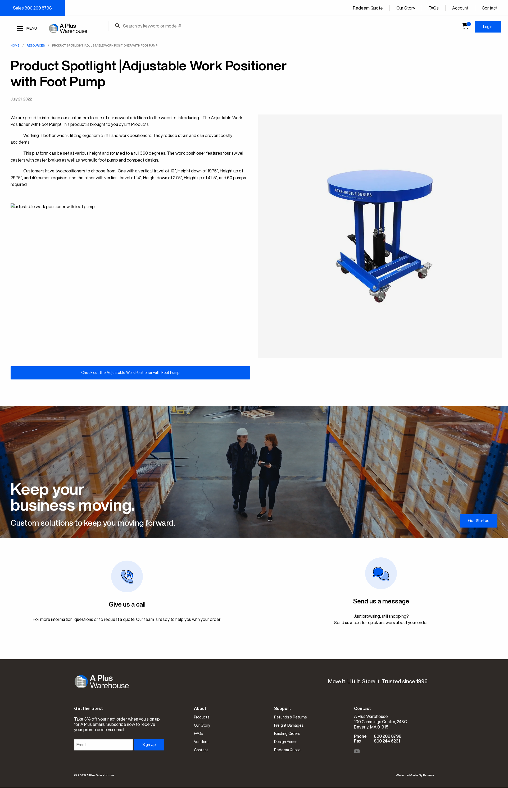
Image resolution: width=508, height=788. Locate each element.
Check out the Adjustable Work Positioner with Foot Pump (130, 372)
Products (201, 717)
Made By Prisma (421, 775)
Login (487, 27)
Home (15, 45)
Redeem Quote (368, 8)
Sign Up (149, 744)
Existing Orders (287, 733)
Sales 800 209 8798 (32, 8)
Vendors (201, 742)
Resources (36, 45)
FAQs (434, 8)
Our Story (405, 8)
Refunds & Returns (290, 717)
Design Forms (285, 742)
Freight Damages (288, 725)
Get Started (478, 521)
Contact (489, 8)
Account (460, 8)
